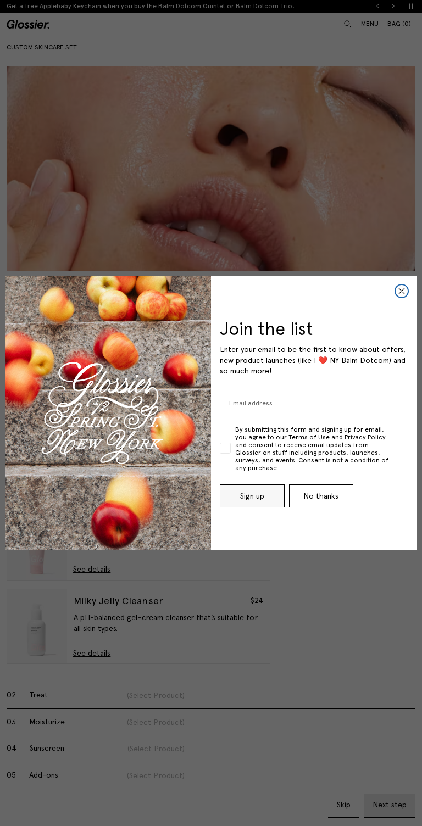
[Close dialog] (401, 291)
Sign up (252, 496)
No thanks (320, 496)
